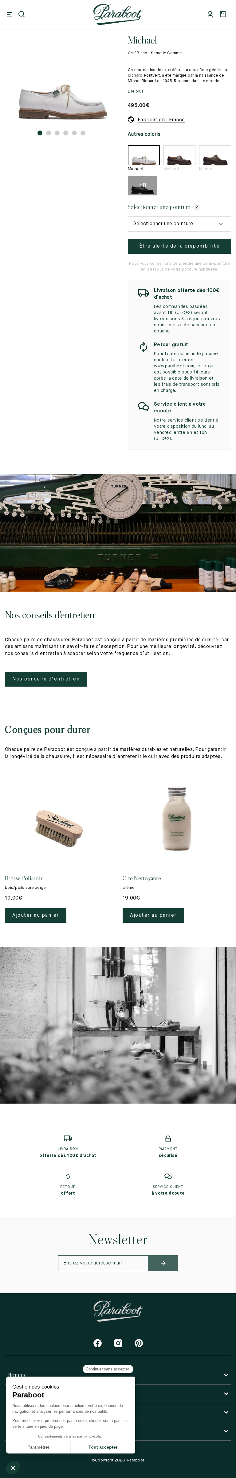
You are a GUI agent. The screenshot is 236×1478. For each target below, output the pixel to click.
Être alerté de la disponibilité (179, 246)
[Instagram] (118, 1343)
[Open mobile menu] (9, 14)
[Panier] (223, 14)
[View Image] (61, 86)
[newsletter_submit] (163, 1263)
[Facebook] (97, 1343)
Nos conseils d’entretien (46, 679)
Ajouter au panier (35, 915)
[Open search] (22, 14)
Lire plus (136, 91)
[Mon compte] (211, 14)
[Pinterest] (139, 1343)
